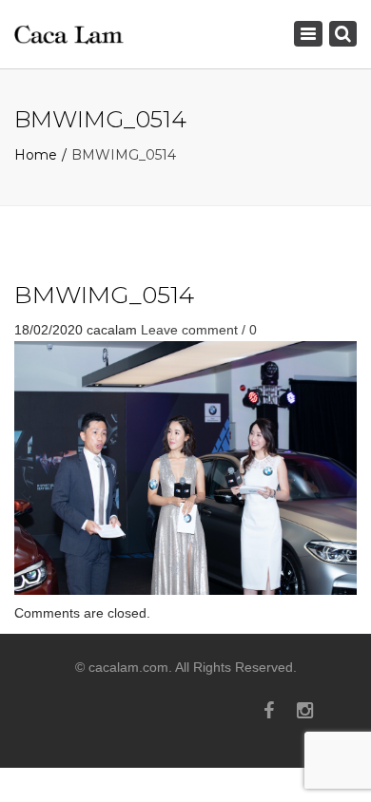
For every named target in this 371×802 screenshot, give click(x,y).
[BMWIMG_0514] (185, 466)
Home (35, 154)
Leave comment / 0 (199, 329)
